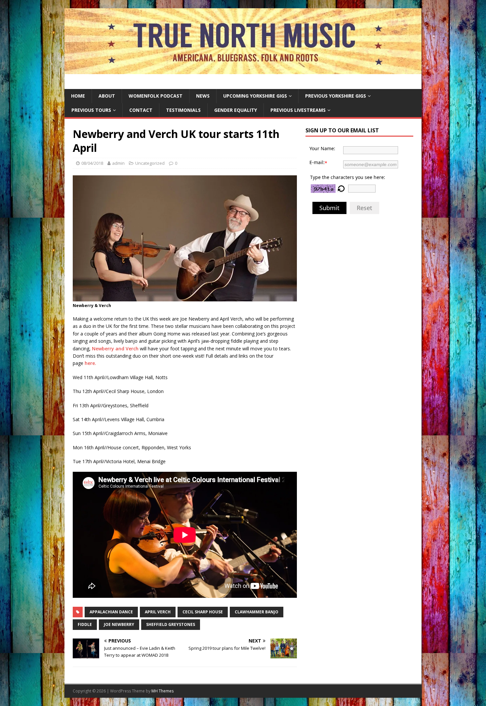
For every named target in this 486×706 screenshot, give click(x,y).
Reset (364, 208)
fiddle (85, 624)
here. (90, 363)
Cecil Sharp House (202, 612)
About (107, 96)
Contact (140, 110)
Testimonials (183, 110)
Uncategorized (150, 163)
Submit (329, 208)
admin (118, 163)
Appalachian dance (111, 612)
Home (78, 96)
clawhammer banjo (256, 612)
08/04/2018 (92, 163)
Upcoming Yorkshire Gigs (255, 96)
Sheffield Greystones (170, 624)
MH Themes (162, 691)
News (203, 96)
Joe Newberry (119, 624)
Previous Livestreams (298, 110)
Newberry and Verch (115, 348)
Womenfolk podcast (155, 96)
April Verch (158, 612)
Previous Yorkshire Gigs (335, 96)
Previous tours (91, 110)
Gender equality (235, 110)
